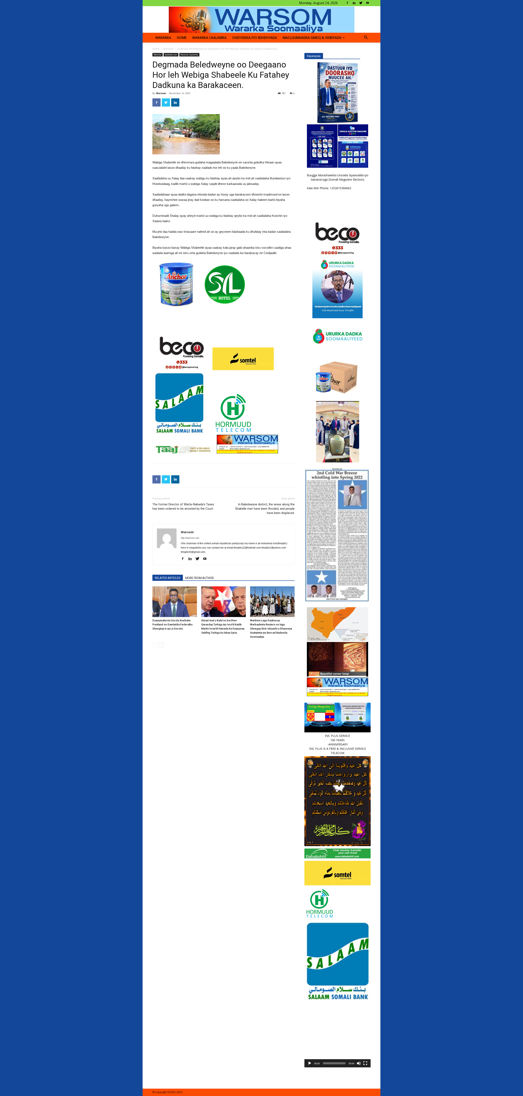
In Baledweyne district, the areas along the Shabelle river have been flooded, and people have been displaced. (265, 508)
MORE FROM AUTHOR (199, 578)
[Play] (310, 1063)
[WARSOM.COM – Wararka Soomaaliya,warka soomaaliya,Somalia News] (261, 20)
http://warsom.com (190, 538)
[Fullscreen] (365, 1063)
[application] (337, 1034)
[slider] (334, 1063)
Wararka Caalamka (209, 37)
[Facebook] (347, 3)
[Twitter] (361, 3)
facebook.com (171, 54)
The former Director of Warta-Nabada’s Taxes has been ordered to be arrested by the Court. (183, 506)
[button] (366, 38)
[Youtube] (367, 3)
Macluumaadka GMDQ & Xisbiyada (312, 37)
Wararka (163, 37)
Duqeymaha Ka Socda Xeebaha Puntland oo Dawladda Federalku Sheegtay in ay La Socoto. (172, 624)
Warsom (161, 93)
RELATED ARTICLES (167, 578)
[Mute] (359, 1063)
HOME (182, 37)
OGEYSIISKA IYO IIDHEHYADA (254, 37)
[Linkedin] (354, 3)
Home (156, 49)
